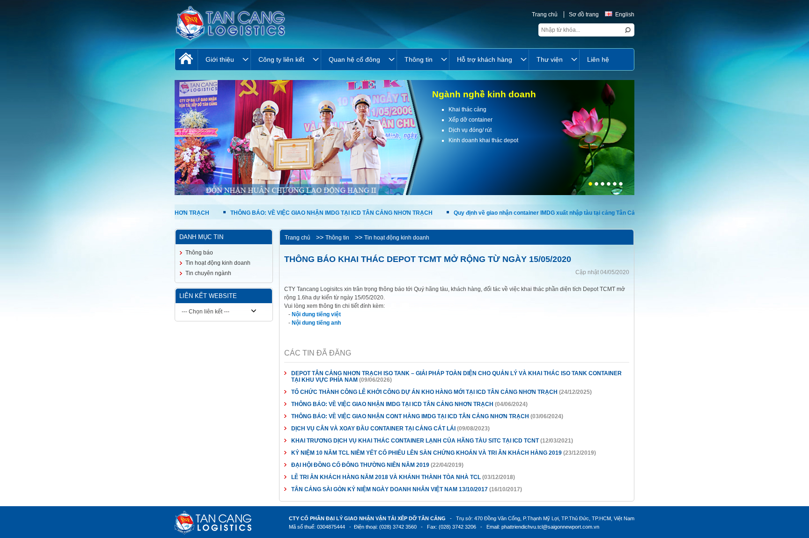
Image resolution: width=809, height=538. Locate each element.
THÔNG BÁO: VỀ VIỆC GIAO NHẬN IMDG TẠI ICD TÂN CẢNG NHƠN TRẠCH (296, 213)
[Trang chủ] (186, 59)
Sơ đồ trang (584, 14)
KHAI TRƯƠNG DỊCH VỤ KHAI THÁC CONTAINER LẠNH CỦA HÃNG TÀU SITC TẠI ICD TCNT (415, 440)
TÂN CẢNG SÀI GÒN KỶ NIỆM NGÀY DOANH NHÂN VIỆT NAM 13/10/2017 (389, 489)
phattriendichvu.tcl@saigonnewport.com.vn (550, 527)
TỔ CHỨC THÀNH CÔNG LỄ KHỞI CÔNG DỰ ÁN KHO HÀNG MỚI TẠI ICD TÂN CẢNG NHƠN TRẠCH (424, 392)
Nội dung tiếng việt (316, 314)
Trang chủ (545, 14)
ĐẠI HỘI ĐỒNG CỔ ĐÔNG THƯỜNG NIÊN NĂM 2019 (360, 465)
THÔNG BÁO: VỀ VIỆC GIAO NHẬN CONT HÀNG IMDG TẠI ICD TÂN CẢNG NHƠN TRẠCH (410, 416)
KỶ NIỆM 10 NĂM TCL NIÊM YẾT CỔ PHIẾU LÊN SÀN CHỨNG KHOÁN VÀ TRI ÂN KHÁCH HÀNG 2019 (426, 453)
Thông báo (199, 252)
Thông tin (337, 237)
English (624, 14)
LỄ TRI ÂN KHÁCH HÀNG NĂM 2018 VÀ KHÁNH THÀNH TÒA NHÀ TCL (386, 477)
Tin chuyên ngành (208, 273)
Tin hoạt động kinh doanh (396, 237)
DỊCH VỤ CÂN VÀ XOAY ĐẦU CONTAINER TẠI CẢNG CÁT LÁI (373, 428)
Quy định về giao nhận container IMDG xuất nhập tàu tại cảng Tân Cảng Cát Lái (522, 213)
